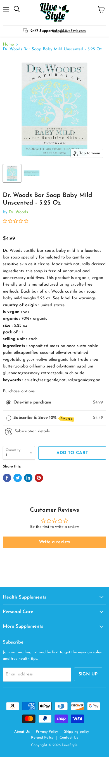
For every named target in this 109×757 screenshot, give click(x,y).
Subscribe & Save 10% (43, 418)
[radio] (8, 402)
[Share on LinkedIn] (28, 478)
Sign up (88, 674)
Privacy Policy (47, 732)
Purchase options (19, 391)
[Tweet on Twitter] (17, 478)
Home (8, 44)
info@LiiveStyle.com (69, 31)
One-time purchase (32, 402)
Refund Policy (42, 737)
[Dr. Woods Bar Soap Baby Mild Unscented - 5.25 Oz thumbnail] (12, 173)
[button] (15, 221)
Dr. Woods (18, 212)
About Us (22, 732)
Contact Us (69, 737)
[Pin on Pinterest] (39, 478)
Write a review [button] (54, 542)
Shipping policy (76, 732)
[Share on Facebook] (7, 478)
